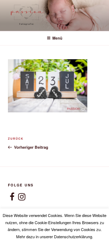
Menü (57, 38)
